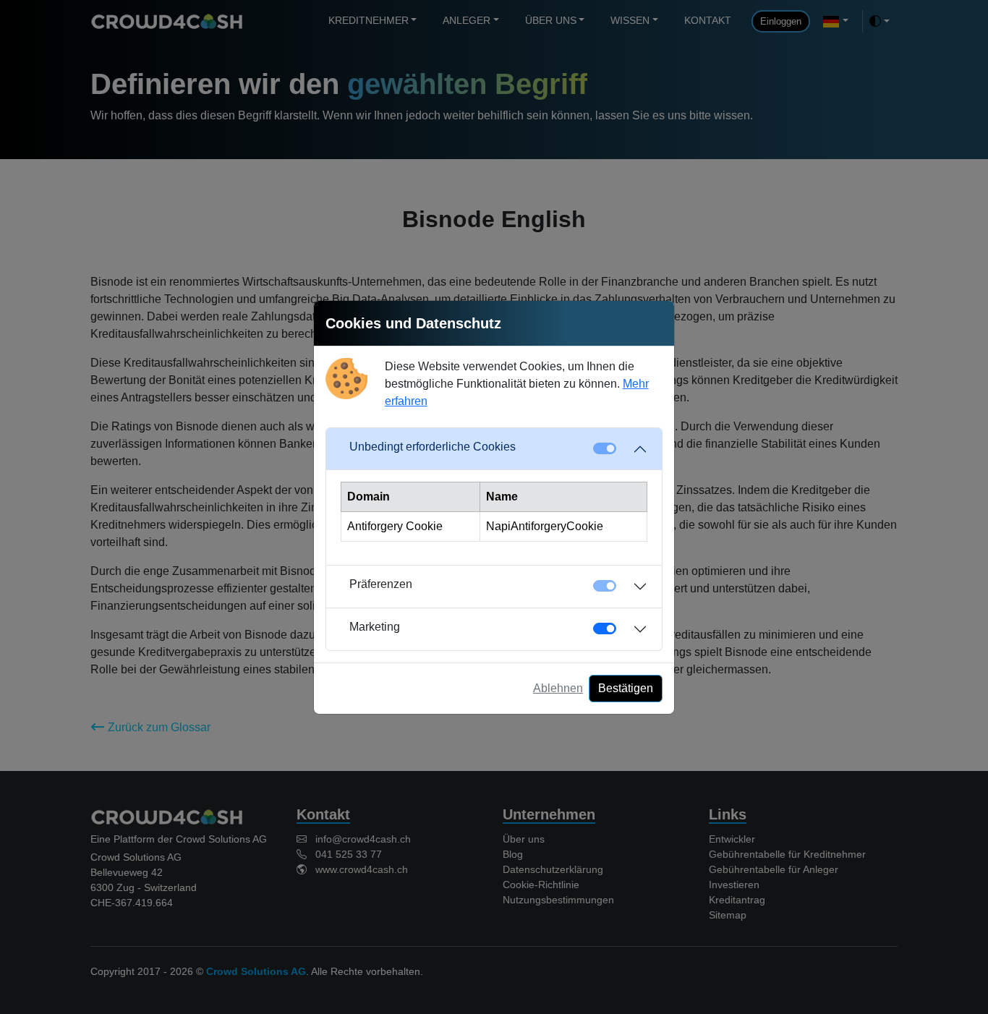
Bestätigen (625, 688)
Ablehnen (558, 688)
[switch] (604, 628)
